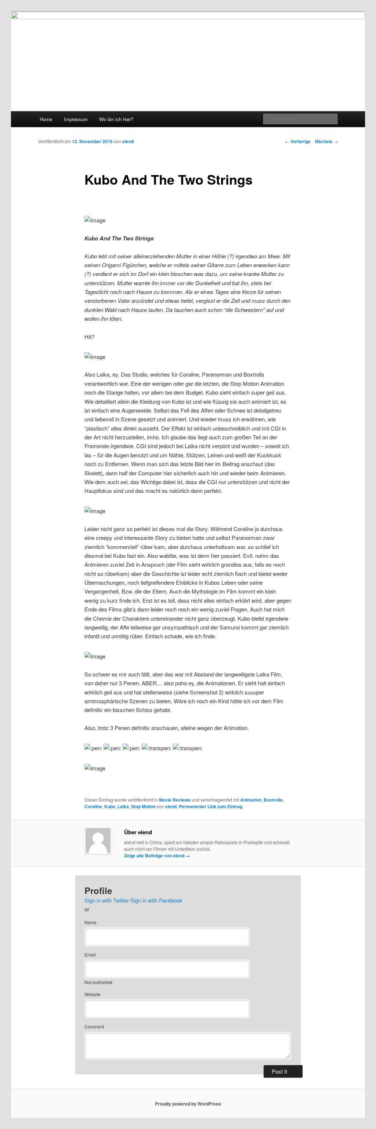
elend (128, 141)
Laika (123, 806)
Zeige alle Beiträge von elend (157, 855)
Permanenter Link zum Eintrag (210, 806)
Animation (250, 799)
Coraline (93, 806)
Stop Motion (143, 806)
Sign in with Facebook (156, 900)
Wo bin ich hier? (116, 119)
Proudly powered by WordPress (188, 1103)
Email (90, 954)
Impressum (76, 119)
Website (92, 994)
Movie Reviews (175, 799)
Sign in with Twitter (106, 900)
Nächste (326, 141)
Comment (94, 1026)
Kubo (109, 806)
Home (46, 119)
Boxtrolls (273, 799)
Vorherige (298, 141)
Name (90, 922)
